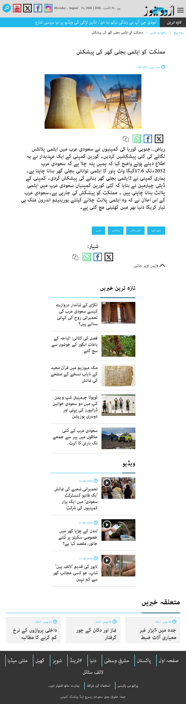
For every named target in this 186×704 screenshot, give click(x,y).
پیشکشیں (115, 230)
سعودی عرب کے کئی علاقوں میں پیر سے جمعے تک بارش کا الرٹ (75, 437)
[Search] (6, 8)
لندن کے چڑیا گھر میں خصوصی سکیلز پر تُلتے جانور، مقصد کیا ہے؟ (78, 537)
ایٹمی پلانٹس (135, 230)
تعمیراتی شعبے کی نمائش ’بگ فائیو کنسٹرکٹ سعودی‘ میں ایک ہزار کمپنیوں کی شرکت (76, 498)
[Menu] (180, 10)
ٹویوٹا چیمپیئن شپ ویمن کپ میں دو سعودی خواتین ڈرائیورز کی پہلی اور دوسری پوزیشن (75, 407)
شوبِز (57, 660)
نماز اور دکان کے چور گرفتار (96, 633)
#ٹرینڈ (76, 660)
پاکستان (144, 660)
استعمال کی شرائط (98, 685)
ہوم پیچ (179, 32)
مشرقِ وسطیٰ (116, 660)
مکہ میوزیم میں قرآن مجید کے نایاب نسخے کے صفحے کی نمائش (74, 374)
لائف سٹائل (93, 672)
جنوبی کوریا (156, 230)
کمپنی (98, 230)
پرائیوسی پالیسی (127, 685)
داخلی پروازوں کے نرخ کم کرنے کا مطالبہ (35, 633)
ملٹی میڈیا (18, 660)
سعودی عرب (158, 32)
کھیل (40, 660)
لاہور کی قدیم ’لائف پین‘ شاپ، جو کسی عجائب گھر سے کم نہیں (75, 573)
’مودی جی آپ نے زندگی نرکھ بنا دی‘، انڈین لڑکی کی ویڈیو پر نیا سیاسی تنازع (96, 22)
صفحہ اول (169, 660)
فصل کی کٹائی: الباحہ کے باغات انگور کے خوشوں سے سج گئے (74, 344)
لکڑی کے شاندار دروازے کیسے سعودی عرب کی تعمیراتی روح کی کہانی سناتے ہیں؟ (77, 314)
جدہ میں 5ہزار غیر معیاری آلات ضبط (157, 633)
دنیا (93, 660)
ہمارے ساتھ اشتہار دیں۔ (63, 685)
